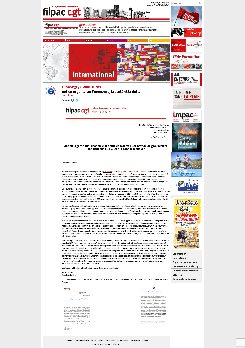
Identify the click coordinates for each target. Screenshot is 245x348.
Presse (131, 40)
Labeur (89, 40)
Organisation (179, 253)
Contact (70, 340)
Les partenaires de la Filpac (187, 266)
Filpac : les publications (185, 262)
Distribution (49, 40)
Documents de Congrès (184, 279)
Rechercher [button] (200, 3)
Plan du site (103, 340)
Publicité (153, 40)
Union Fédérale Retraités (185, 270)
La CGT (94, 340)
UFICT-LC (177, 274)
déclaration (107, 171)
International (179, 258)
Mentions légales (82, 340)
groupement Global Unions (128, 171)
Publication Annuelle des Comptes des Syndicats (129, 340)
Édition (68, 40)
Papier (110, 40)
